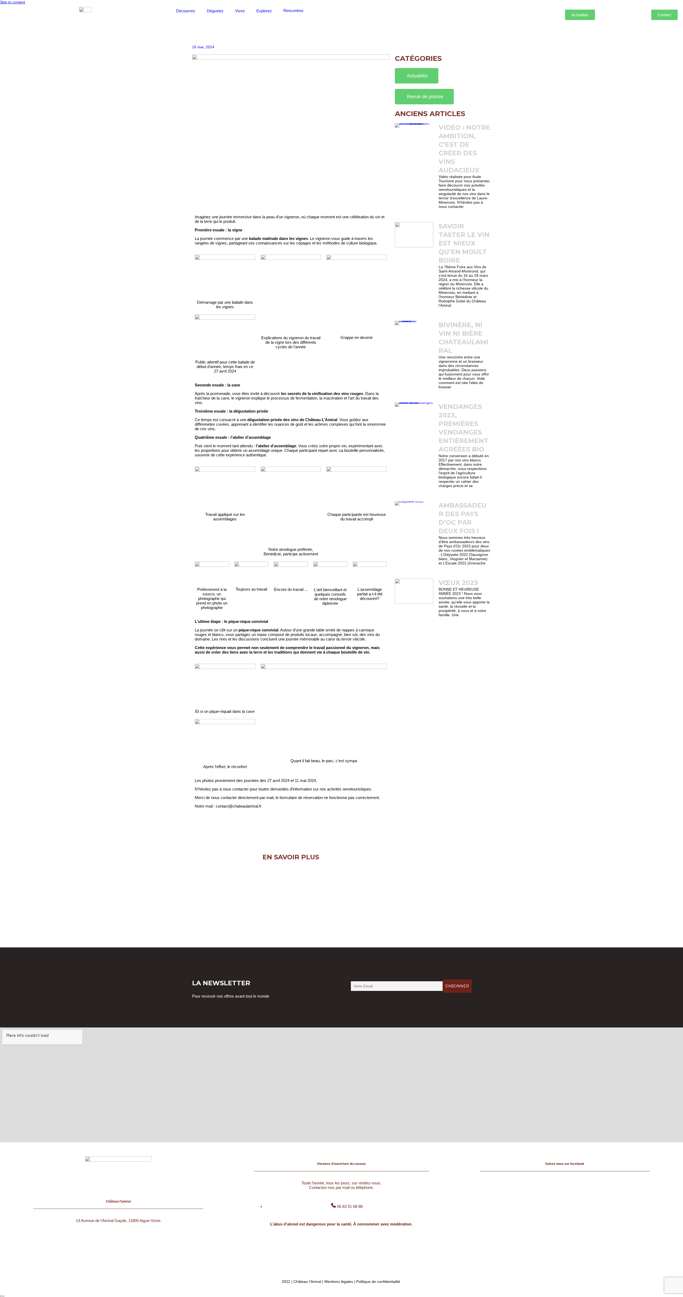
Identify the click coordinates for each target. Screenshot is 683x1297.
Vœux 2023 (458, 583)
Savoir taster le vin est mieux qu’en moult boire (464, 243)
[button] (188, 10)
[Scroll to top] (2, 1296)
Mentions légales (338, 1281)
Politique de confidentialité (378, 1281)
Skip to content (12, 2)
